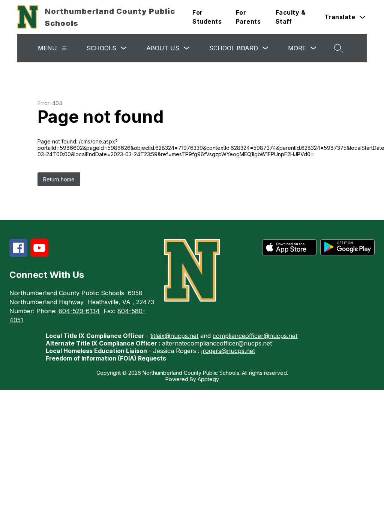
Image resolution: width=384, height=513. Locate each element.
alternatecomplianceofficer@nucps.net (217, 343)
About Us (162, 48)
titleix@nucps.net (174, 335)
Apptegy (208, 379)
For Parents (248, 17)
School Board (233, 48)
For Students (207, 17)
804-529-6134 (79, 311)
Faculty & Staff (291, 17)
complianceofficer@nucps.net (255, 335)
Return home (59, 179)
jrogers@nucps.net (228, 351)
